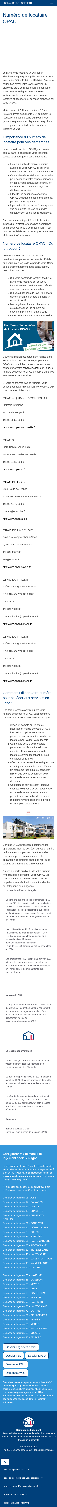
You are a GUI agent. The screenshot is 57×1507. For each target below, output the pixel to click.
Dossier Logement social (21, 1347)
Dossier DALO (37, 1355)
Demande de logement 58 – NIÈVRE (21, 1284)
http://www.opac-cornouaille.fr (19, 427)
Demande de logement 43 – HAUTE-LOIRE (24, 1254)
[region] (26, 48)
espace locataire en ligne (36, 368)
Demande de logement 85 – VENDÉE (21, 1320)
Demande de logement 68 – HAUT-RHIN (23, 1302)
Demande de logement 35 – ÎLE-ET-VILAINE (25, 1245)
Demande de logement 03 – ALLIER (20, 1198)
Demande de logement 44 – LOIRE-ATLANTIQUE (27, 1259)
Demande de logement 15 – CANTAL (21, 1206)
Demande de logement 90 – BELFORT (22, 1337)
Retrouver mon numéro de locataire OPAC (26, 1132)
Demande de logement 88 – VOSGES (21, 1333)
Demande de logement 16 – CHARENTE (23, 1211)
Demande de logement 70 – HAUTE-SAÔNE (25, 1306)
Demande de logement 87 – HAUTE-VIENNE (25, 1328)
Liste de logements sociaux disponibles (21, 1478)
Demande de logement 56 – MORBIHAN (23, 1280)
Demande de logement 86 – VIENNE (21, 1324)
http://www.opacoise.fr (15, 519)
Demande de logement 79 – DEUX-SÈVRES (25, 1315)
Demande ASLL (15, 1364)
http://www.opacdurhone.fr (17, 624)
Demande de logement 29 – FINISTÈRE (22, 1236)
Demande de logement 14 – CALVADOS (23, 1202)
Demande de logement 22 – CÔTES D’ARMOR (26, 1227)
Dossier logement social (15, 1469)
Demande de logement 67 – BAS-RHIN (22, 1297)
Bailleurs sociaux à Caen (18, 1129)
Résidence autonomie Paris (16, 1503)
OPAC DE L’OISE (15, 482)
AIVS (48, 1382)
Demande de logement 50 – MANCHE (21, 1267)
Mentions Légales (28, 1446)
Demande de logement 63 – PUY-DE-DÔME (24, 1293)
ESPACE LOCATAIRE (14, 1494)
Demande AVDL (15, 1372)
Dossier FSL (13, 1355)
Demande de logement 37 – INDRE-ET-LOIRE (25, 1250)
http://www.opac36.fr (14, 469)
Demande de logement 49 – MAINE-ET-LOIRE (25, 1263)
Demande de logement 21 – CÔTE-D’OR (23, 1223)
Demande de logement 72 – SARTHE (21, 1311)
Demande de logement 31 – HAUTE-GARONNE (26, 1241)
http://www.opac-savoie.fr (17, 567)
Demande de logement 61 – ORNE (20, 1288)
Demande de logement (18, 3)
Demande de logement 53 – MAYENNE (22, 1275)
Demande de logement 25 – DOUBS (21, 1232)
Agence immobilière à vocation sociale (21, 1486)
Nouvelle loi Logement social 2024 (28, 983)
